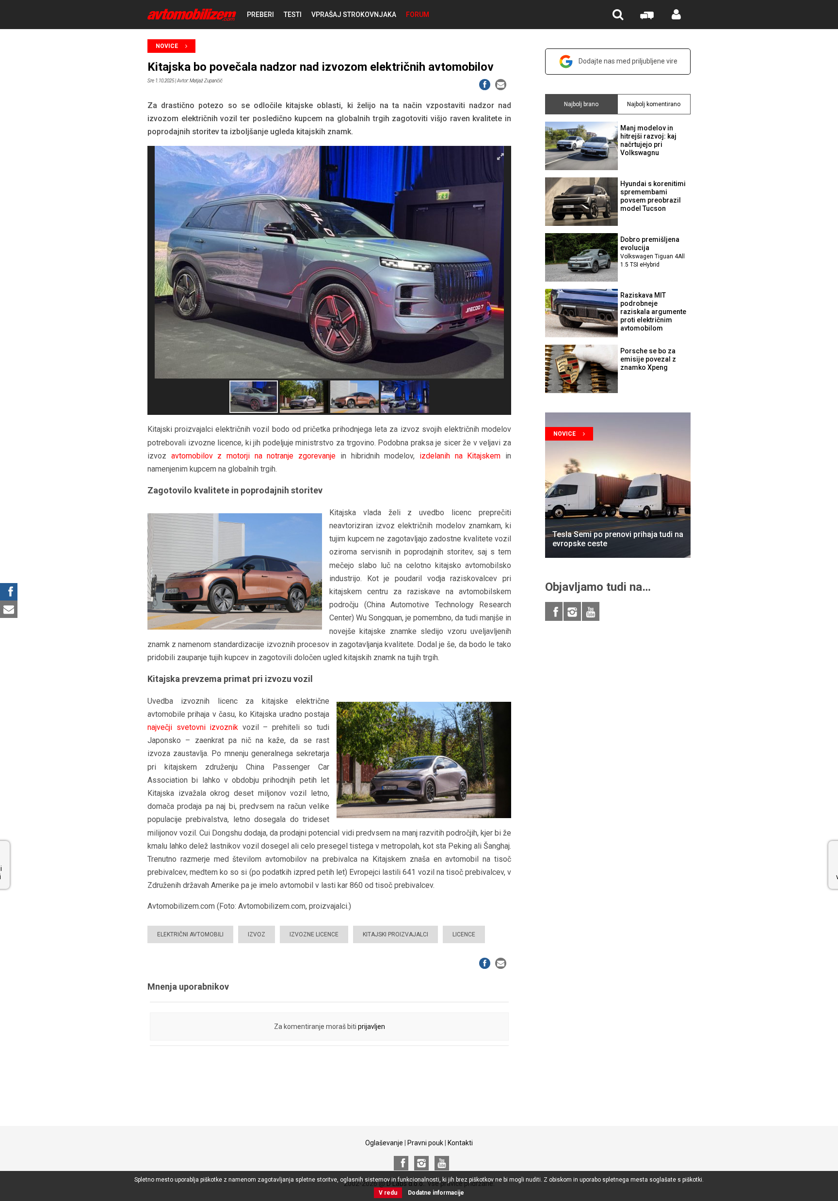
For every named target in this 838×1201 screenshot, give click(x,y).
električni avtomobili (190, 934)
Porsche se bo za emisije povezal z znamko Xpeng (648, 359)
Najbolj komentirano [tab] (653, 104)
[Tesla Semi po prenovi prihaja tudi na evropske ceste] (618, 485)
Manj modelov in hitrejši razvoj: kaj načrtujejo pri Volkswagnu (648, 140)
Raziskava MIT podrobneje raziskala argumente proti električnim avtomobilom (653, 311)
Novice (167, 46)
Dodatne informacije (436, 1192)
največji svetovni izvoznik (192, 727)
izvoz (256, 934)
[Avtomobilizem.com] (191, 15)
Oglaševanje (384, 1143)
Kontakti (460, 1143)
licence (463, 934)
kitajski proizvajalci (395, 934)
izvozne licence (314, 934)
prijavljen (371, 1026)
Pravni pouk (425, 1143)
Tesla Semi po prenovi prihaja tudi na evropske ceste (617, 539)
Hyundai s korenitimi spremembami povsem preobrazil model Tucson (653, 196)
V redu (388, 1192)
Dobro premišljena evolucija (652, 252)
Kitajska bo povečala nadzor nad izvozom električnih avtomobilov (320, 67)
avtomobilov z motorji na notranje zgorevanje (253, 455)
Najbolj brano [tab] (581, 104)
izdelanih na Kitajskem (459, 455)
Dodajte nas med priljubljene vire (628, 61)
